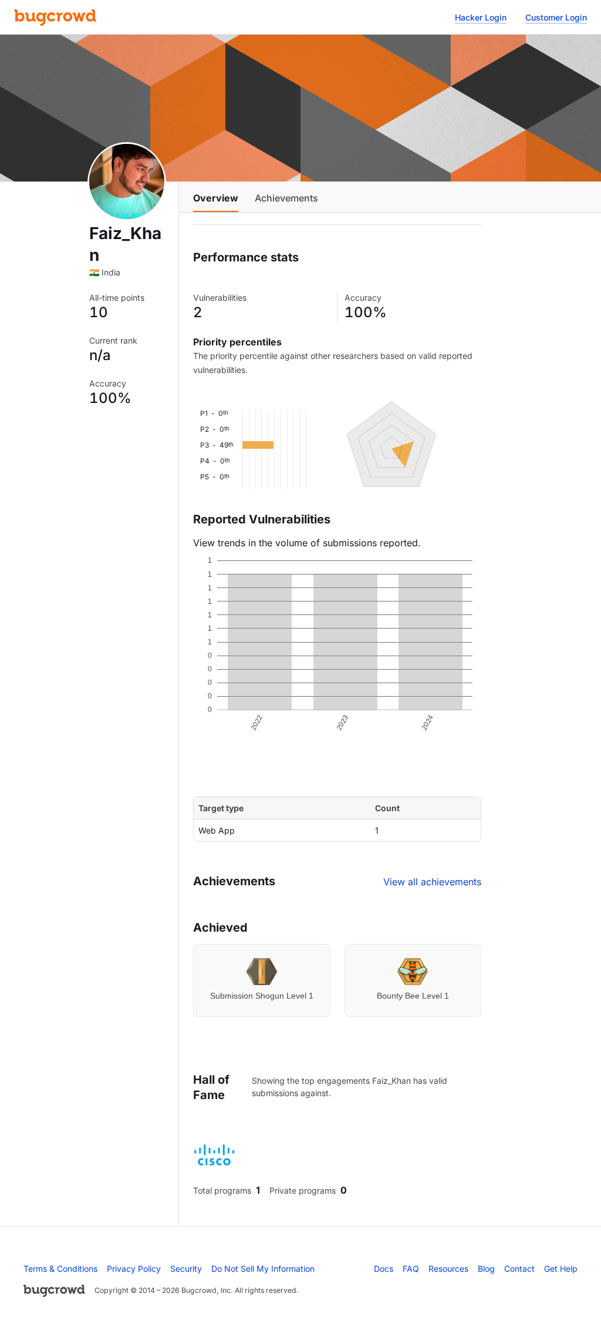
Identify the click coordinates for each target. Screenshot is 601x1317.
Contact (519, 1269)
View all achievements (432, 882)
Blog (486, 1269)
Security (186, 1269)
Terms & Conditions (60, 1269)
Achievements (286, 198)
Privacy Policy (134, 1269)
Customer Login (556, 17)
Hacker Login (481, 17)
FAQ (411, 1269)
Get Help (561, 1269)
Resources (448, 1269)
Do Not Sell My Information (263, 1269)
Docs (383, 1269)
